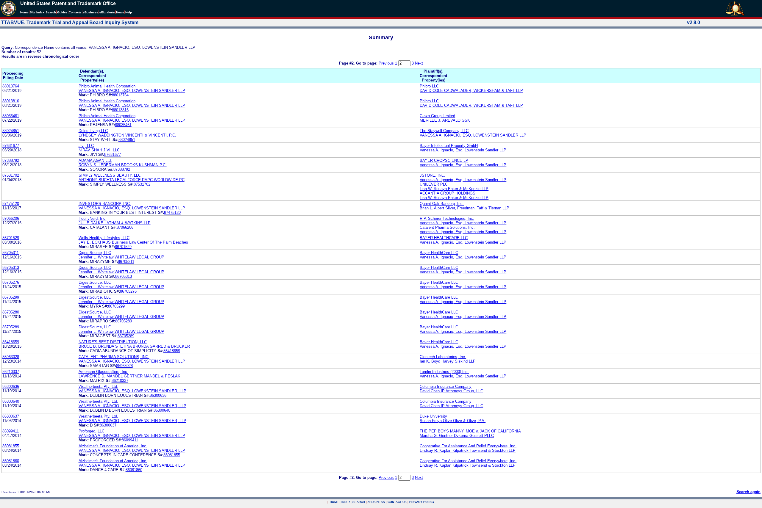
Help (128, 12)
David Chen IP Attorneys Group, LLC (451, 391)
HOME (334, 502)
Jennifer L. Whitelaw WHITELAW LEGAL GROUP (121, 257)
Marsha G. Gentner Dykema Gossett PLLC (457, 435)
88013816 (10, 101)
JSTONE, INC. (432, 175)
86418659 (10, 342)
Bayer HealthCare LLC (439, 252)
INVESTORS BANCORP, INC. (105, 203)
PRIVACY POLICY (422, 502)
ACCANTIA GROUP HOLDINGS (447, 193)
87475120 (10, 203)
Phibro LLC (429, 86)
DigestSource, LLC (95, 252)
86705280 (10, 312)
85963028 (10, 357)
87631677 (10, 145)
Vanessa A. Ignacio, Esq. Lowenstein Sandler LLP (463, 150)
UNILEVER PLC (434, 184)
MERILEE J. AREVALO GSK (445, 120)
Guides (62, 12)
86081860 (10, 461)
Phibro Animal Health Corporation (107, 86)
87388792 (10, 160)
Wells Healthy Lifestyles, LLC (104, 238)
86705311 (10, 252)
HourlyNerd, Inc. (93, 218)
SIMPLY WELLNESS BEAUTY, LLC (110, 175)
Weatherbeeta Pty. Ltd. (98, 386)
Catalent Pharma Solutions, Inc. (447, 227)
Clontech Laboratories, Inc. (443, 357)
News (120, 12)
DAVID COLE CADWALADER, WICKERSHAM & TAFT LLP (471, 90)
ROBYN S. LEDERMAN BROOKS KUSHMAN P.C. (123, 165)
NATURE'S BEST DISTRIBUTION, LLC (113, 342)
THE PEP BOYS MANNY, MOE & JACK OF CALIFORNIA (470, 431)
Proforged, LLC (91, 431)
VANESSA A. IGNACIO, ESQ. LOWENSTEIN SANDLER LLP (132, 90)
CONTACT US (397, 502)
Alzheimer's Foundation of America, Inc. (113, 446)
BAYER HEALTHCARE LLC (444, 238)
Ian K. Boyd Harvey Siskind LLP (448, 361)
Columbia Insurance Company (445, 386)
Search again (748, 492)
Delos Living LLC (93, 130)
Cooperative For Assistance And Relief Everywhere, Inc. (468, 446)
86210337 (10, 371)
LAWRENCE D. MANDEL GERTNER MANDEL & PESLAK (129, 376)
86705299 (10, 297)
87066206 (10, 218)
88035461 (10, 116)
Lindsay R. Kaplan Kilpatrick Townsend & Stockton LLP (468, 450)
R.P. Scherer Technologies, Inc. (447, 218)
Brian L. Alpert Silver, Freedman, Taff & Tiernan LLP (464, 208)
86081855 (10, 446)
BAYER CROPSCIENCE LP (444, 160)
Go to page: (367, 63)
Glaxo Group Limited (437, 116)
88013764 (10, 86)
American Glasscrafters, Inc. (103, 371)
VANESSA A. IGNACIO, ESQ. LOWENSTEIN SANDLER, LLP (132, 391)
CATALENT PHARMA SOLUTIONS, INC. (114, 357)
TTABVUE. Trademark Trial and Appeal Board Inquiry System (69, 22)
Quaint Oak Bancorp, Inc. (442, 203)
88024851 (10, 130)
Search (51, 12)
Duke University (433, 416)
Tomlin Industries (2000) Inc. (444, 371)
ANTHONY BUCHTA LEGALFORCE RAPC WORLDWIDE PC (132, 180)
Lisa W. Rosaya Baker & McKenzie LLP (454, 188)
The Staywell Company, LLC (444, 130)
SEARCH (358, 502)
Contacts (75, 12)
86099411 (10, 431)
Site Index (37, 12)
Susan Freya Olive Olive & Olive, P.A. (452, 420)
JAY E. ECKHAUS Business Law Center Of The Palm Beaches (133, 242)
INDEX (346, 502)
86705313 (10, 267)
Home (24, 12)
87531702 (10, 175)
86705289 (10, 327)
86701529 (10, 238)
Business (90, 12)
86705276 (10, 282)
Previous (386, 63)
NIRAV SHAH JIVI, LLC (99, 150)
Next (419, 63)
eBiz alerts (107, 12)
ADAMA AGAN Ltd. (95, 160)
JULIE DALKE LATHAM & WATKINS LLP (115, 223)
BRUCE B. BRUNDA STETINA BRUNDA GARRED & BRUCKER (134, 346)
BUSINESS (376, 502)
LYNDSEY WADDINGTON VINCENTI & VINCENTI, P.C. (127, 135)
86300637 (10, 416)
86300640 (10, 401)
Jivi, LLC (86, 145)
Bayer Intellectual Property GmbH (449, 145)
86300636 (10, 386)
